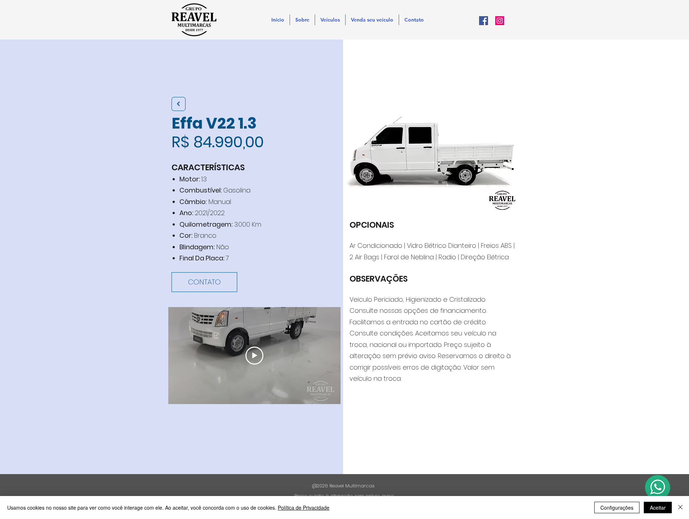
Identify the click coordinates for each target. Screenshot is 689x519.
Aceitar (658, 507)
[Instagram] (499, 20)
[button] (330, 19)
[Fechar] (680, 507)
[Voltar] (179, 104)
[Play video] (254, 356)
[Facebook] (483, 20)
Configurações (616, 507)
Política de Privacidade (303, 507)
